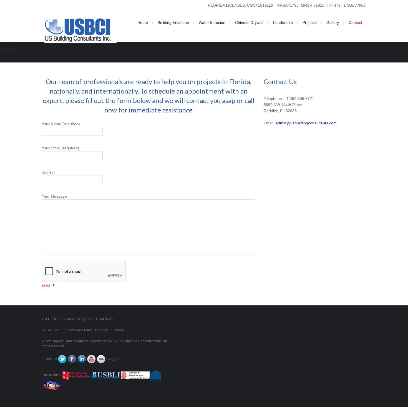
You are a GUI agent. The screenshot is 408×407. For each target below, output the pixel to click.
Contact (355, 22)
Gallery (332, 22)
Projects (310, 22)
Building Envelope (173, 22)
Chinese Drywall (249, 22)
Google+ (112, 359)
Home (142, 22)
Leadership (283, 22)
